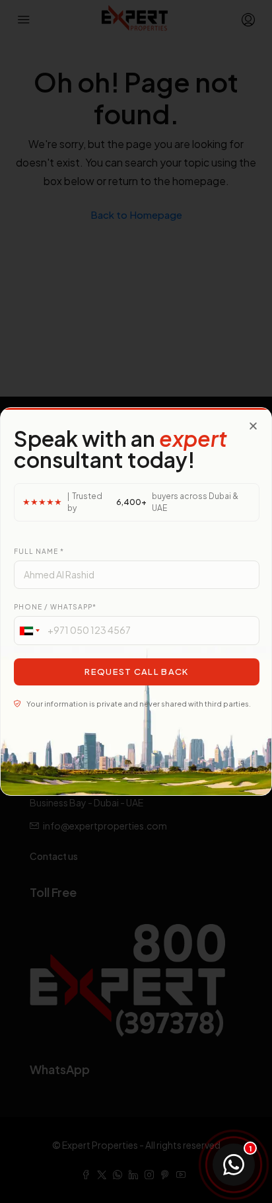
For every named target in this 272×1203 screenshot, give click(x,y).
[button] (253, 426)
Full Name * (39, 551)
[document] (136, 601)
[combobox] (29, 630)
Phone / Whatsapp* (55, 607)
